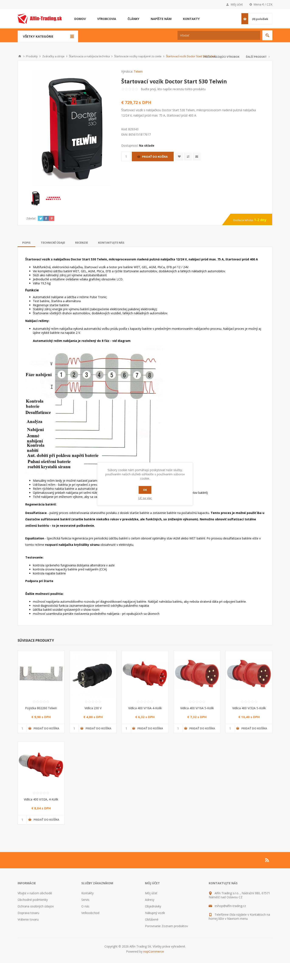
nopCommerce (153, 951)
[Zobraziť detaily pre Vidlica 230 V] (93, 674)
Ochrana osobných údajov (36, 906)
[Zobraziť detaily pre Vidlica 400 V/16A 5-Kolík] (197, 674)
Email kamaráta (197, 156)
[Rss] (267, 860)
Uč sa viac (145, 498)
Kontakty (87, 893)
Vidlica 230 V (92, 708)
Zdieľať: (31, 218)
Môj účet (237, 4)
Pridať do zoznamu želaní (179, 156)
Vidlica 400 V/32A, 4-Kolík (41, 799)
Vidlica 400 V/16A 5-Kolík (197, 708)
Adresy (149, 900)
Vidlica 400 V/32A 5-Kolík (249, 708)
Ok (145, 490)
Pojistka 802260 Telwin (41, 708)
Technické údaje (53, 242)
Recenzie (81, 242)
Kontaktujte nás (111, 242)
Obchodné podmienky (33, 900)
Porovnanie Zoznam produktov (166, 926)
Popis (26, 242)
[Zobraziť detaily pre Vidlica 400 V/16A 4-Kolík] (145, 674)
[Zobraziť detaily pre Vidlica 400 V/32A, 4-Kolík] (41, 765)
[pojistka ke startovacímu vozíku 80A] (41, 674)
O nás (85, 906)
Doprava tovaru (28, 913)
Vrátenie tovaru (28, 919)
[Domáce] (20, 56)
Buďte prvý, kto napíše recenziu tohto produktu (173, 89)
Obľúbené (151, 919)
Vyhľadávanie (267, 35)
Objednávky (153, 906)
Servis (85, 900)
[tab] (26, 242)
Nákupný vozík (155, 913)
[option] (35, 198)
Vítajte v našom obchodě (35, 893)
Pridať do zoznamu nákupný (188, 156)
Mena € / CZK (262, 4)
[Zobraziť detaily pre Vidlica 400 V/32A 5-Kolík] (249, 674)
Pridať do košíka (155, 157)
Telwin (138, 71)
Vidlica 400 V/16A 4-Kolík (145, 708)
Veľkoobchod (90, 913)
